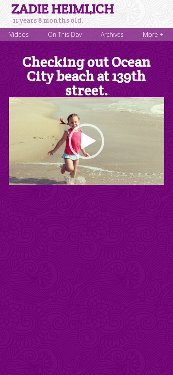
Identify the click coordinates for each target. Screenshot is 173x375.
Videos (19, 34)
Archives (112, 34)
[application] (86, 141)
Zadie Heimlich (63, 9)
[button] (86, 141)
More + (153, 34)
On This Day (65, 34)
